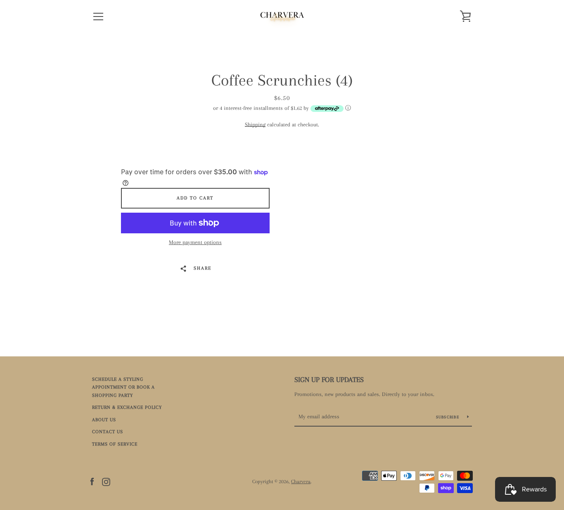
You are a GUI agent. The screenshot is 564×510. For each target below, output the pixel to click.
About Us (104, 419)
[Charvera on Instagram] (106, 481)
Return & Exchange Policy (127, 407)
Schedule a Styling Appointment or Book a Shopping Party (123, 387)
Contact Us (107, 431)
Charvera (300, 481)
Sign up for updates (329, 379)
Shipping (255, 124)
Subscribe (448, 417)
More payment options (195, 242)
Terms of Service (114, 444)
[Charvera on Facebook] (92, 481)
